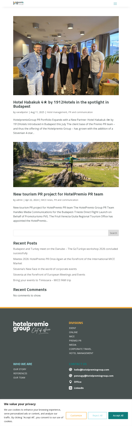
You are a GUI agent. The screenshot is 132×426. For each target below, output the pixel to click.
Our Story (19, 369)
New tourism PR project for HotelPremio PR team (58, 194)
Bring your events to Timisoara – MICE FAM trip (42, 280)
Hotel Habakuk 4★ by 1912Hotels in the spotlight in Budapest (61, 104)
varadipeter (22, 112)
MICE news (47, 199)
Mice (72, 336)
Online (73, 332)
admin (19, 199)
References (20, 373)
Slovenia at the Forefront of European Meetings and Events (49, 274)
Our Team (19, 377)
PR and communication (80, 112)
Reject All (97, 415)
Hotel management (57, 112)
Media (72, 344)
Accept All (118, 415)
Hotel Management (81, 353)
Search (113, 233)
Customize (76, 415)
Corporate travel (80, 348)
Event (72, 328)
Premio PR (75, 340)
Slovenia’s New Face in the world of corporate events (45, 269)
